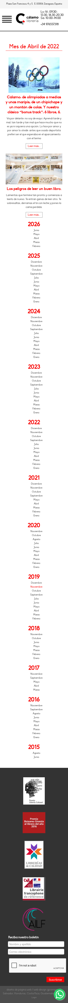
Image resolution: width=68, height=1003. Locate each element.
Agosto (36, 539)
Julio (36, 277)
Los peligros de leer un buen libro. (34, 189)
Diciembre (36, 261)
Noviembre (36, 265)
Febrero (36, 246)
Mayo (36, 234)
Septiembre (36, 273)
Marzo (36, 242)
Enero (36, 301)
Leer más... (34, 146)
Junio (36, 230)
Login (34, 997)
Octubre (36, 269)
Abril (36, 238)
